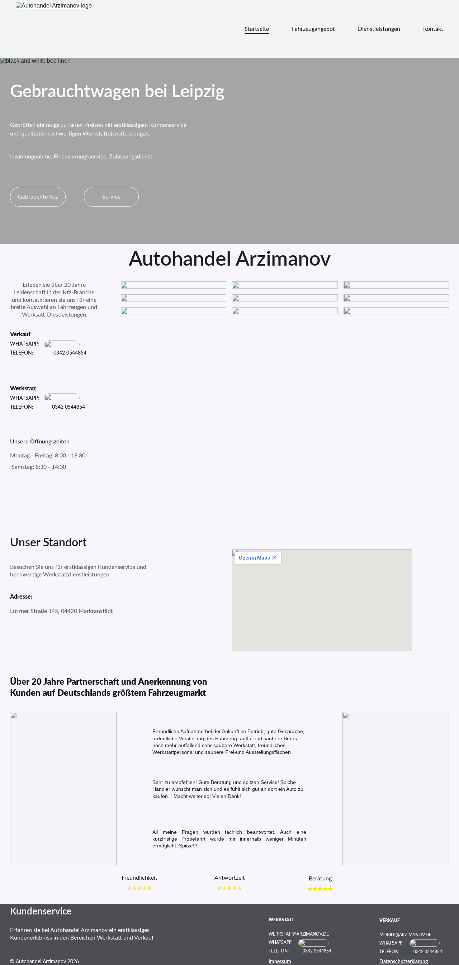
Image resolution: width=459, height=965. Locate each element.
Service (111, 197)
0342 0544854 (68, 407)
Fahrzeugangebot (313, 29)
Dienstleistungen (379, 29)
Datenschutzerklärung (403, 961)
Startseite (257, 29)
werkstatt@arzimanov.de (299, 934)
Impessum (280, 961)
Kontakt (433, 29)
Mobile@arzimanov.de (405, 935)
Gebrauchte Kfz (38, 197)
